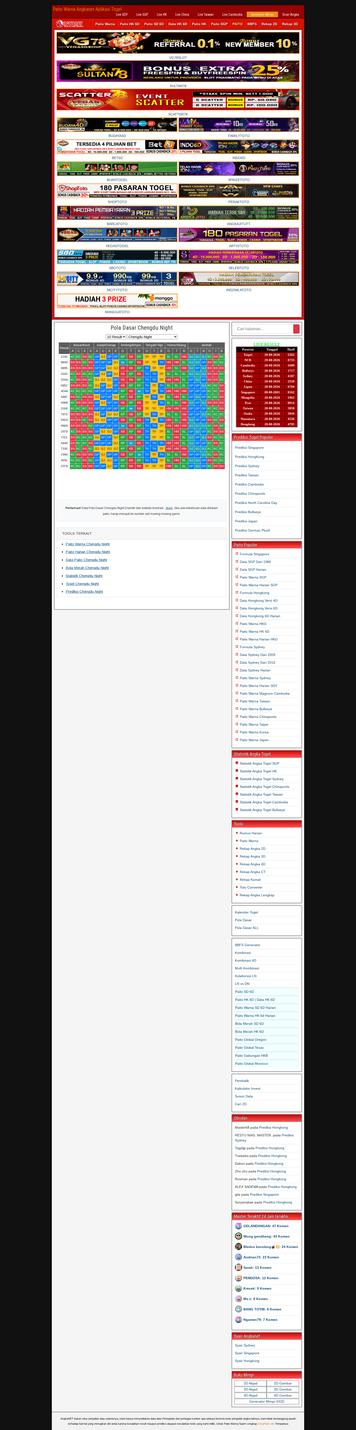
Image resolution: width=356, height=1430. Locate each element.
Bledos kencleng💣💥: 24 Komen (270, 1247)
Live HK (162, 14)
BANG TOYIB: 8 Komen (262, 1309)
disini (169, 508)
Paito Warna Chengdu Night (88, 544)
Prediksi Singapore (249, 447)
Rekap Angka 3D (252, 856)
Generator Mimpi (262, 14)
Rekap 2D (269, 24)
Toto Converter (251, 887)
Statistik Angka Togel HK (258, 771)
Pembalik (242, 1081)
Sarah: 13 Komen (257, 1268)
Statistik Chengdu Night (84, 576)
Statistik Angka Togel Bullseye (262, 810)
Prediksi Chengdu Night (84, 591)
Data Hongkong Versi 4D (258, 600)
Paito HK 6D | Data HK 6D (255, 1000)
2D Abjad (250, 1383)
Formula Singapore (254, 554)
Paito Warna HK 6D (254, 631)
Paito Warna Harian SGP (258, 585)
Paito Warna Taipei (253, 724)
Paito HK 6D (129, 24)
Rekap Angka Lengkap (256, 895)
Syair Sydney (245, 1345)
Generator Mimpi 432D (266, 1401)
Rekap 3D (290, 24)
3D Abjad (250, 1389)
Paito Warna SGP (252, 577)
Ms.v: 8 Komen (255, 1299)
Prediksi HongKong (249, 457)
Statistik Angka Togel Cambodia (263, 802)
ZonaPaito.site (266, 1423)
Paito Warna (105, 24)
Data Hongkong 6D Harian (259, 616)
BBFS (252, 24)
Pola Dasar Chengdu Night (142, 327)
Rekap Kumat (250, 880)
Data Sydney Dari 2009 (257, 655)
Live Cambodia (232, 14)
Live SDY (122, 14)
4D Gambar (283, 1395)
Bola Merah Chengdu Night (87, 568)
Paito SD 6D (154, 24)
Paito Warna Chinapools (258, 717)
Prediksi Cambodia (249, 484)
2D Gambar (283, 1383)
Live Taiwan (206, 14)
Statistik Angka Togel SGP (259, 763)
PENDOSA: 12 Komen (261, 1278)
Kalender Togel (246, 912)
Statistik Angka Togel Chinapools (264, 787)
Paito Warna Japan (254, 740)
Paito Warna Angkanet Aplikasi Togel (87, 9)
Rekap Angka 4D (252, 864)
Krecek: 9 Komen (257, 1288)
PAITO (237, 24)
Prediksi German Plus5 (252, 530)
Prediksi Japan (246, 521)
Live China (182, 14)
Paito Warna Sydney (255, 678)
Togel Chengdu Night (82, 584)
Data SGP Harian (252, 569)
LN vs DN (242, 984)
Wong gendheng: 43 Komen (266, 1236)
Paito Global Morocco (251, 1063)
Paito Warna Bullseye (255, 709)
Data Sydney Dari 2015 (257, 662)
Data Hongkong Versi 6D (258, 608)
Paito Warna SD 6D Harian (255, 1008)
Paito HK (199, 24)
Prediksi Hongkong (273, 1127)
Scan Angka (290, 14)
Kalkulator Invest (247, 1088)
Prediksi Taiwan (247, 475)
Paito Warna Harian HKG (258, 639)
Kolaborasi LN (245, 976)
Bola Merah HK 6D (249, 1032)
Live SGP (142, 14)
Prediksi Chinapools (250, 493)
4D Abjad (250, 1395)
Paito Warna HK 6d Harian (255, 1016)
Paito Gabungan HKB (251, 1055)
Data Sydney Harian (255, 670)
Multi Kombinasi (247, 968)
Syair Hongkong (247, 1361)
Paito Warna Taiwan (254, 701)
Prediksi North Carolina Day (256, 503)
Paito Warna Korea (254, 732)
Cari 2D (241, 1104)
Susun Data (244, 1096)
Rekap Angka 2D (252, 849)
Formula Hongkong (254, 593)
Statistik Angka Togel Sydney (261, 779)
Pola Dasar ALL (247, 928)
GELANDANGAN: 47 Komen (266, 1226)
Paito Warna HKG (253, 624)
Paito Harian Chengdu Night (88, 552)
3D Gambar (283, 1389)
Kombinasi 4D (245, 960)
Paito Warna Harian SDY (258, 686)
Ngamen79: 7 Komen (260, 1320)
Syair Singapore (247, 1353)
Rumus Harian (250, 833)
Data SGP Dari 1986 (255, 562)
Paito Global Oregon (250, 1040)
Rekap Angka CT (252, 872)
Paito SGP (219, 24)
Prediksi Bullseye (248, 512)
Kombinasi (243, 953)
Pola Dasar (243, 920)
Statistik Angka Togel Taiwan (261, 794)
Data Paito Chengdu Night (86, 560)
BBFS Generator (247, 945)
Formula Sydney (252, 647)
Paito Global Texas (249, 1048)
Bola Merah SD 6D (249, 1024)
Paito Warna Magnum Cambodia (264, 693)
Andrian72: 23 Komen (261, 1257)
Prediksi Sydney (247, 466)
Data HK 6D (178, 24)
